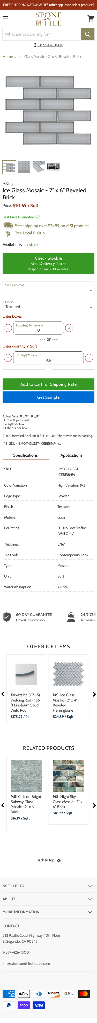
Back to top (45, 860)
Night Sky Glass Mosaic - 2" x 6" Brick (67, 801)
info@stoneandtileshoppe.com (26, 963)
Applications (72, 455)
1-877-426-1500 (50, 45)
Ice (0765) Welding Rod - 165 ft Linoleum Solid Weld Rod (25, 703)
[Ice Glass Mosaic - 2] (48, 110)
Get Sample (48, 397)
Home (8, 57)
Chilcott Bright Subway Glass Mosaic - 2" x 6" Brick (26, 804)
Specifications (25, 455)
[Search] (87, 34)
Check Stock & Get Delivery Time (48, 263)
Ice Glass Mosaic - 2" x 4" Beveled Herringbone (65, 703)
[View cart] (91, 18)
